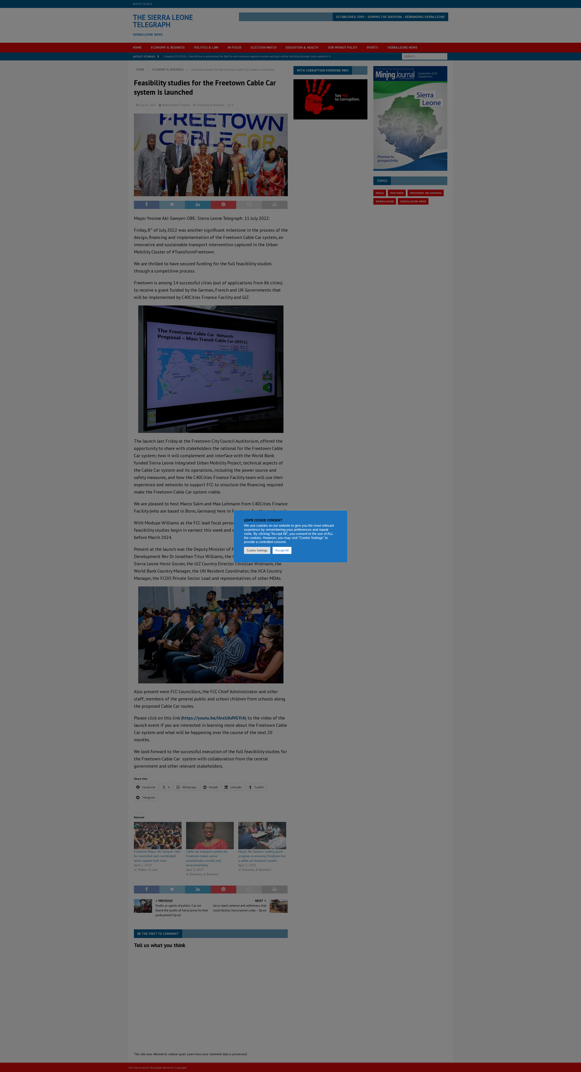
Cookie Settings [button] (257, 550)
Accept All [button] (282, 550)
